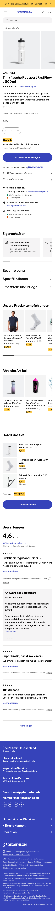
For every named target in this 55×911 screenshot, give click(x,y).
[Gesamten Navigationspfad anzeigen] (4, 28)
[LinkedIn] (21, 805)
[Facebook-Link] (5, 805)
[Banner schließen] (50, 4)
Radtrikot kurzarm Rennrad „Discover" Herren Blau (13, 338)
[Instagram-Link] (16, 805)
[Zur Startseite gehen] (24, 12)
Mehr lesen (10, 631)
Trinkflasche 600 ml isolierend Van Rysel (13, 401)
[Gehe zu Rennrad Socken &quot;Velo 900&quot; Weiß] (10, 465)
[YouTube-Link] (10, 805)
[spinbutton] (12, 130)
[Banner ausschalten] (46, 4)
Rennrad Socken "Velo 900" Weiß (33, 336)
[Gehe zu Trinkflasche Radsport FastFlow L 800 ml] (10, 450)
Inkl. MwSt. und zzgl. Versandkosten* (17, 148)
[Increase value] (18, 131)
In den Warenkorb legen (27, 157)
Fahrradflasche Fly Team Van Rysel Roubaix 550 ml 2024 (35, 403)
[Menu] (6, 12)
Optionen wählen (27, 504)
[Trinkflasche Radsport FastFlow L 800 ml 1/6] (21, 50)
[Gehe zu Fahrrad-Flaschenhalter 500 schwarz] (10, 481)
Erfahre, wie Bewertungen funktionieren (19, 546)
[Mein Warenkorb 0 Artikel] (49, 12)
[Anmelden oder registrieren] (43, 12)
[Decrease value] (6, 131)
